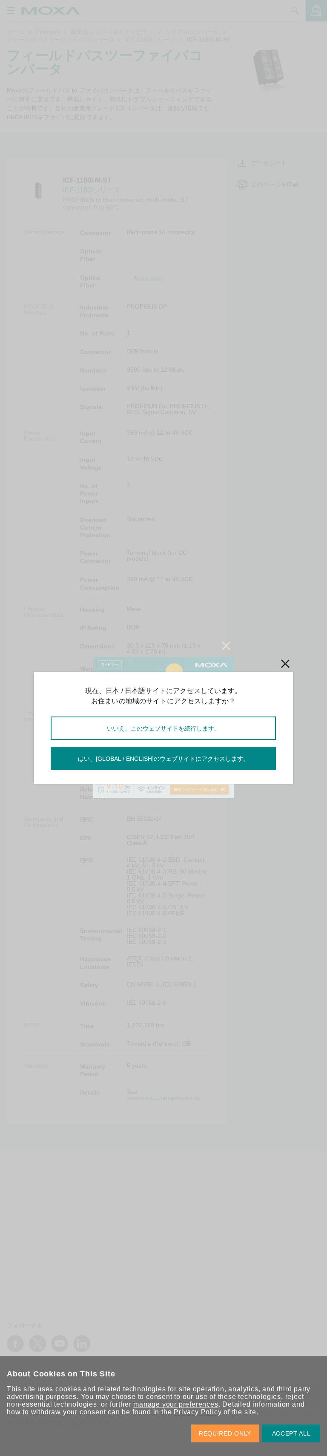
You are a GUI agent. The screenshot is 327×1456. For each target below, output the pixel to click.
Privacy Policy (197, 1412)
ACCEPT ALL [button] (291, 1433)
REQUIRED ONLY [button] (225, 1433)
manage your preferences (175, 1404)
